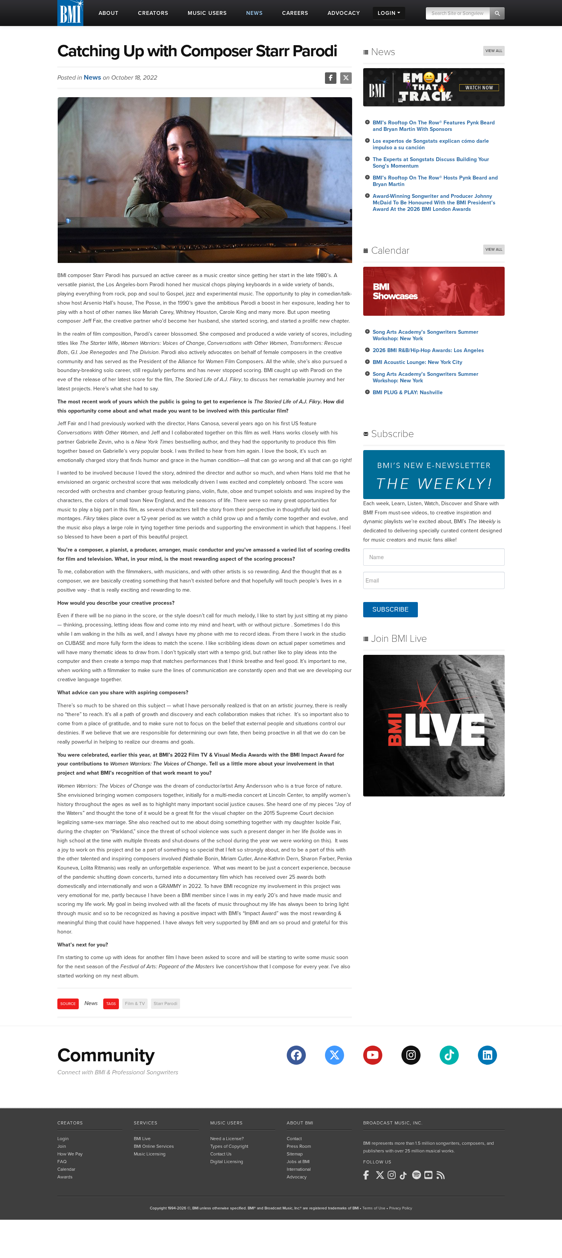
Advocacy (297, 1177)
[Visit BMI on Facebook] (296, 1055)
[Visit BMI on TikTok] (449, 1055)
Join (61, 1146)
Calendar (66, 1169)
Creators (70, 1123)
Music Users (226, 1123)
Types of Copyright (229, 1146)
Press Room (299, 1146)
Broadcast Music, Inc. (393, 1123)
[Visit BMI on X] (334, 1055)
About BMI (300, 1123)
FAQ (62, 1161)
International (299, 1169)
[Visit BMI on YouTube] (372, 1055)
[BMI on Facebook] (368, 1174)
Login (62, 1138)
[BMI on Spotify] (417, 1174)
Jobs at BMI (298, 1161)
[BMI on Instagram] (393, 1174)
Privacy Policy (400, 1208)
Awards (65, 1177)
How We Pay (70, 1154)
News (92, 77)
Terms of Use (373, 1208)
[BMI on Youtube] (429, 1174)
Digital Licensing (226, 1161)
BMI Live (142, 1138)
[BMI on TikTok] (405, 1175)
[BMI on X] (380, 1174)
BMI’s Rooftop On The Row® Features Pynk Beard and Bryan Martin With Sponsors (434, 125)
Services (146, 1123)
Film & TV (135, 1003)
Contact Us (221, 1154)
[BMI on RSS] (442, 1174)
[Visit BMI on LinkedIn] (487, 1055)
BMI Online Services (154, 1146)
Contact (294, 1138)
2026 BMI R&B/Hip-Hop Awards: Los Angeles (428, 350)
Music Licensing (150, 1154)
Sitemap (295, 1154)
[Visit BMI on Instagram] (411, 1055)
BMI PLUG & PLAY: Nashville (408, 392)
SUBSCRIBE (390, 609)
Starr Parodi (165, 1003)
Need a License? (227, 1138)
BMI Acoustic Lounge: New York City (417, 362)
